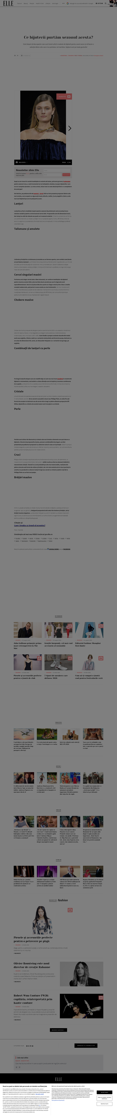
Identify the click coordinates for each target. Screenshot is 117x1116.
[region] (58, 1099)
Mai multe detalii (40, 1094)
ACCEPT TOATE (104, 1092)
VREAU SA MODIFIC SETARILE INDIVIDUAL (104, 1098)
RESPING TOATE (104, 1104)
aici (39, 1105)
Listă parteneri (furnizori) (58, 1100)
